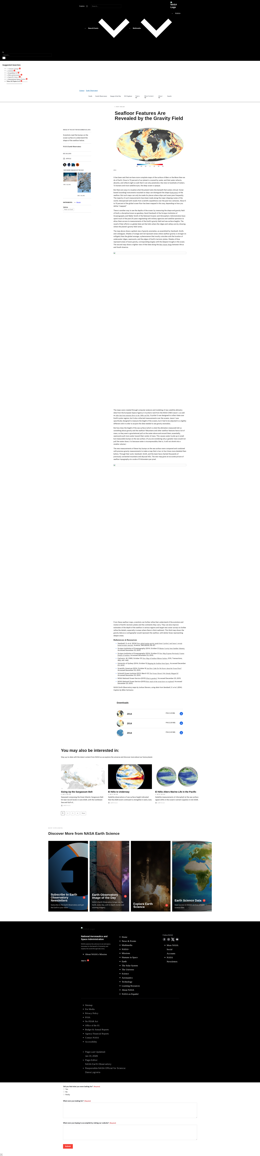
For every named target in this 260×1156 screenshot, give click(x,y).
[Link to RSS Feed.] (77, 164)
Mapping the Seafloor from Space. (158, 663)
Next (83, 813)
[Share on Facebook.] (69, 164)
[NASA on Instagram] (168, 939)
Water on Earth (68, 209)
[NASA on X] (172, 939)
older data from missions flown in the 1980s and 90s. (133, 415)
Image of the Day (115, 96)
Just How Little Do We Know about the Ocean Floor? (164, 668)
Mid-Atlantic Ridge (165, 244)
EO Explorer (128, 96)
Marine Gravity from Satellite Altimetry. (172, 648)
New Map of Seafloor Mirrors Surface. (155, 658)
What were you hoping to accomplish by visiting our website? (89, 1123)
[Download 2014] (181, 715)
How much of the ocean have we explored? (160, 681)
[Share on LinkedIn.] (73, 164)
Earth (90, 96)
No (66, 1092)
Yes (66, 1089)
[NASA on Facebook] (164, 939)
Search (169, 96)
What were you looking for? (77, 1101)
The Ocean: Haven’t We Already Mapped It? (163, 673)
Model (78, 202)
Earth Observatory (101, 96)
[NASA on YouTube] (177, 939)
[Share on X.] (64, 164)
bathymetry (174, 192)
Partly (67, 1095)
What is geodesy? (151, 678)
